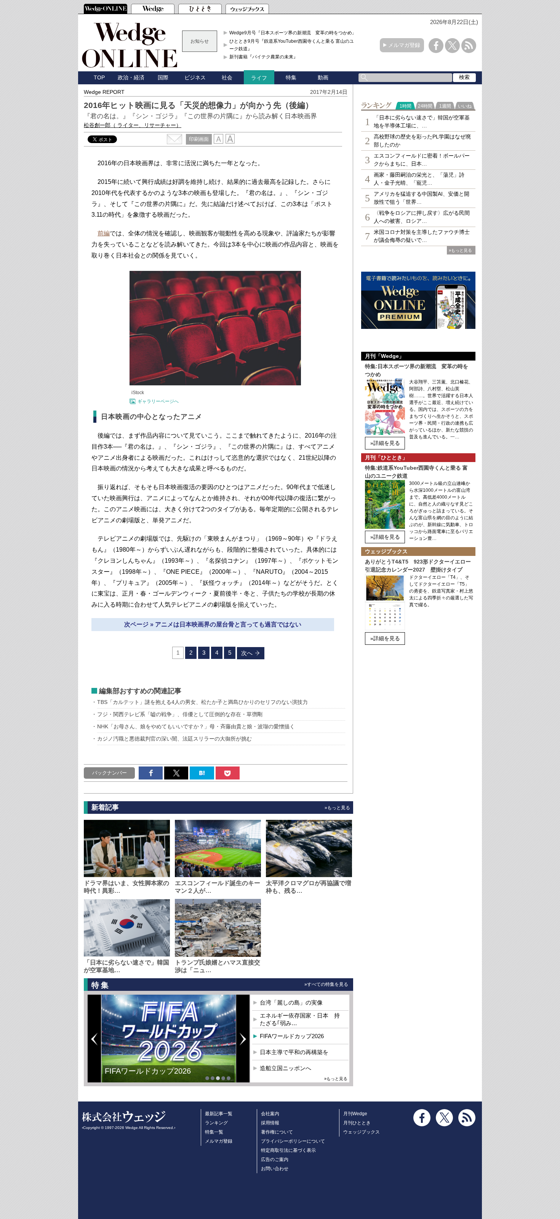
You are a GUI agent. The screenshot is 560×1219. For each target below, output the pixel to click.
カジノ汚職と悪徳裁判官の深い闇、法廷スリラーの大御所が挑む (174, 739)
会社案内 (270, 1113)
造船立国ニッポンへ (285, 1068)
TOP (99, 77)
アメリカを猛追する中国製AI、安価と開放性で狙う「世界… (421, 198)
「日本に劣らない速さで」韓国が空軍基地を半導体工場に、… (422, 121)
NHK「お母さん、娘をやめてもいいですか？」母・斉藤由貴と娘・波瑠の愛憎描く (196, 726)
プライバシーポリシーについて (293, 1141)
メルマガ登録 (404, 45)
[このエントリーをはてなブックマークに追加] (201, 773)
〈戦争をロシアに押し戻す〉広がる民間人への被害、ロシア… (422, 217)
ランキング (216, 1123)
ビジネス (195, 77)
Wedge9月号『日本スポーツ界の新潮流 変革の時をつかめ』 (293, 32)
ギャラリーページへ (158, 401)
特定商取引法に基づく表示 (288, 1150)
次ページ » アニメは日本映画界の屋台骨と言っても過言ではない (212, 624)
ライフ (259, 78)
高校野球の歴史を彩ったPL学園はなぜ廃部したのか (422, 141)
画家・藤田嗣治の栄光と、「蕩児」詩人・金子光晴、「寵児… (419, 179)
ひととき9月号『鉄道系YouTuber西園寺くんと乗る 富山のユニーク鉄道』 (293, 45)
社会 (227, 77)
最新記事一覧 (218, 1113)
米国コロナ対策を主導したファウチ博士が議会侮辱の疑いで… (422, 236)
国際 (163, 77)
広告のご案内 (274, 1159)
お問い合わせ (274, 1168)
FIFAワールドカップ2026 (292, 1036)
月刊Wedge (355, 1113)
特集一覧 (214, 1132)
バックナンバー (109, 773)
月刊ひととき (357, 1123)
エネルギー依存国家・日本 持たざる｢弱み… (300, 1019)
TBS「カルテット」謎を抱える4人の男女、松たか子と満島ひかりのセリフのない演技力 (202, 702)
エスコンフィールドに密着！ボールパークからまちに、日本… (422, 160)
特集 (291, 77)
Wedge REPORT (104, 92)
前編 (104, 233)
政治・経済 (131, 77)
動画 (323, 77)
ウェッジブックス (361, 1132)
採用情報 (270, 1123)
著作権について (277, 1132)
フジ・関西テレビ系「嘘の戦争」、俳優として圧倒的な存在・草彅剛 (179, 714)
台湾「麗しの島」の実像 (291, 1002)
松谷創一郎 (132, 125)
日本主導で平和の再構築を (150, 1076)
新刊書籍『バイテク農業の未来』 (263, 57)
